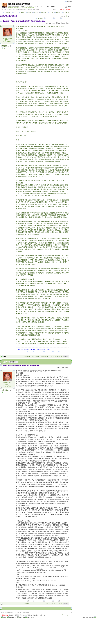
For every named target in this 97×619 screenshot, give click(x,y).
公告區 (51, 12)
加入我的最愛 (23, 7)
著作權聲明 (29, 615)
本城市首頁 (7, 12)
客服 (41, 615)
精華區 (22, 12)
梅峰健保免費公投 (15, 6)
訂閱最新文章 (31, 7)
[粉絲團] (2, 617)
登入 (84, 617)
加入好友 (9, 41)
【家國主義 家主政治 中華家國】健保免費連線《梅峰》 (33, 349)
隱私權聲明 (35, 615)
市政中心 (66, 12)
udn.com (70, 615)
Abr (37, 6)
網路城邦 (69, 1)
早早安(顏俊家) (28, 6)
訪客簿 (58, 12)
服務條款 (22, 615)
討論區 (15, 12)
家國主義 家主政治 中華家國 (19, 4)
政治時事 (15, 9)
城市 (5, 9)
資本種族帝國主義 (11, 16)
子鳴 (34, 6)
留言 (4, 41)
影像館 (36, 12)
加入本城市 (10, 7)
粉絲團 (5, 617)
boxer (5, 48)
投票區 (29, 12)
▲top (70, 612)
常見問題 (17, 615)
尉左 (41, 6)
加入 (87, 617)
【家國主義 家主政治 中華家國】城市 (26, 9)
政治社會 (9, 9)
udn (2, 9)
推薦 (67, 23)
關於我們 (11, 615)
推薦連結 (43, 12)
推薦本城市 (16, 7)
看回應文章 (40, 18)
